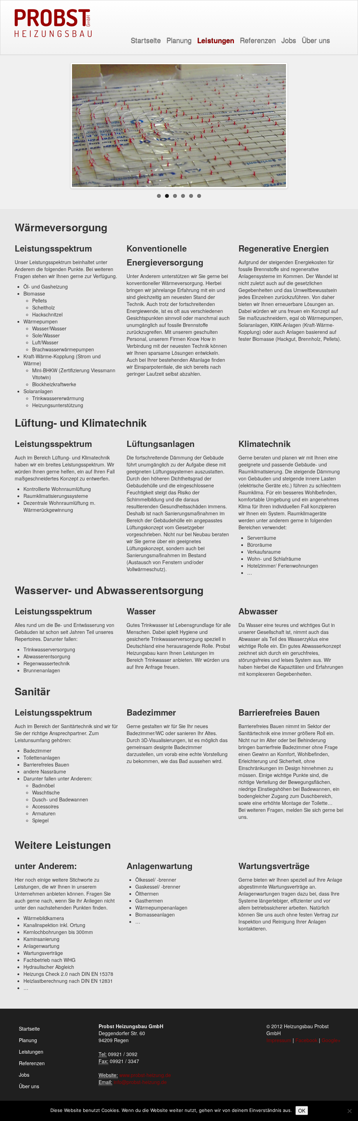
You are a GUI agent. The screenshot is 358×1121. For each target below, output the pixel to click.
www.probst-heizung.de (145, 1074)
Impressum (278, 1040)
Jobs (288, 40)
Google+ (331, 1040)
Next (293, 124)
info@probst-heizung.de (140, 1081)
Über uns (316, 40)
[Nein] (349, 1110)
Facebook (306, 1040)
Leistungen (215, 40)
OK (301, 1110)
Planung (179, 40)
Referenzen (258, 40)
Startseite (146, 40)
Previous (64, 124)
